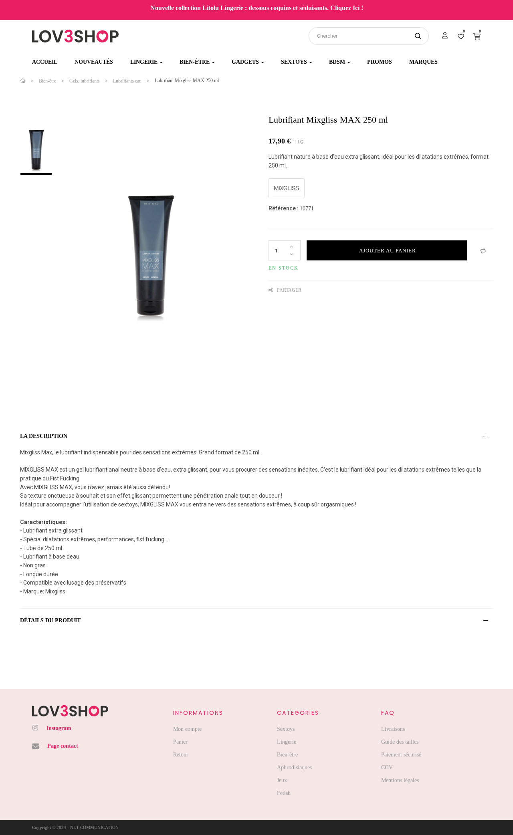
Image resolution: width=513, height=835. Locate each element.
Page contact (62, 746)
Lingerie (286, 742)
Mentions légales (400, 780)
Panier (180, 742)
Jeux (282, 780)
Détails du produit (50, 620)
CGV (387, 767)
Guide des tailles (399, 742)
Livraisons (393, 729)
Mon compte (187, 729)
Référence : (284, 208)
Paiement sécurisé (401, 755)
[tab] (256, 436)
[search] (418, 36)
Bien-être (287, 755)
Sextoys (286, 729)
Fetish (284, 793)
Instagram (58, 728)
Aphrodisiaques (294, 767)
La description (43, 436)
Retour (180, 755)
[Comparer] (483, 250)
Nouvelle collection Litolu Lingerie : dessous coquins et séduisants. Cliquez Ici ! (256, 7)
